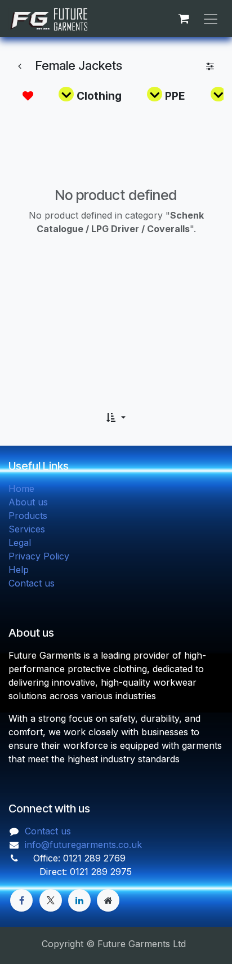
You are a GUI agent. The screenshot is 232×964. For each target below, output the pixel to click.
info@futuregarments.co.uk (83, 844)
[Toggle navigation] (211, 18)
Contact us (31, 583)
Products (27, 515)
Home (21, 488)
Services (26, 529)
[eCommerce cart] (183, 18)
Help (18, 569)
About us (28, 502)
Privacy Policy (38, 556)
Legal (19, 542)
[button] (116, 417)
